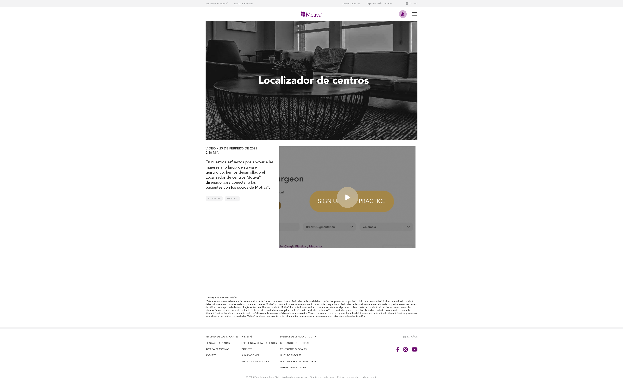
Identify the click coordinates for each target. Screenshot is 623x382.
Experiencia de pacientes (380, 3)
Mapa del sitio (370, 377)
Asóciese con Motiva (217, 3)
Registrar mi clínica (243, 3)
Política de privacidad (348, 377)
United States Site (351, 3)
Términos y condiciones (322, 377)
